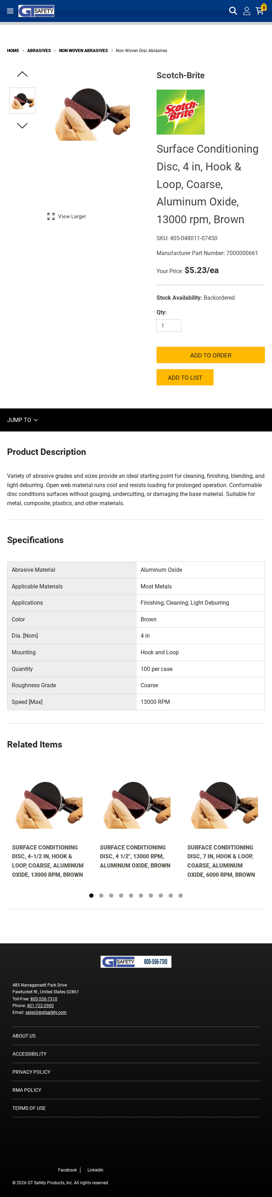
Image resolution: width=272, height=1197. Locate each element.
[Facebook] (94, 1155)
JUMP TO (20, 420)
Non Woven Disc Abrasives (141, 50)
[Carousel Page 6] (141, 895)
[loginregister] (247, 11)
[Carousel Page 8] (161, 895)
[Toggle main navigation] (10, 11)
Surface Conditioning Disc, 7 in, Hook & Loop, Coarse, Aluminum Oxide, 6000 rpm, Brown (221, 861)
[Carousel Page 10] (180, 895)
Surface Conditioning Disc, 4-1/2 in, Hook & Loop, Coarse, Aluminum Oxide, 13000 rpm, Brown (48, 861)
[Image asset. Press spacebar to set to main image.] (22, 100)
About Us (23, 1036)
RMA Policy (26, 1090)
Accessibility (29, 1054)
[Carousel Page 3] (111, 895)
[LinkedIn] (105, 1155)
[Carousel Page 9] (171, 895)
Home (13, 50)
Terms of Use (29, 1108)
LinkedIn (95, 1170)
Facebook (67, 1170)
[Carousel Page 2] (101, 895)
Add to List (185, 377)
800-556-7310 (43, 998)
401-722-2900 (40, 1005)
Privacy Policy (31, 1072)
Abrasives (39, 50)
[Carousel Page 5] (131, 895)
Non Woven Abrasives (83, 50)
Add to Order (210, 355)
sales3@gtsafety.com (46, 1012)
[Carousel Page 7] (151, 895)
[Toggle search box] (233, 11)
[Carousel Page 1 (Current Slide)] (91, 895)
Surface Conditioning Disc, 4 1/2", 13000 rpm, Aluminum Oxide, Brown (135, 856)
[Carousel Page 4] (121, 895)
